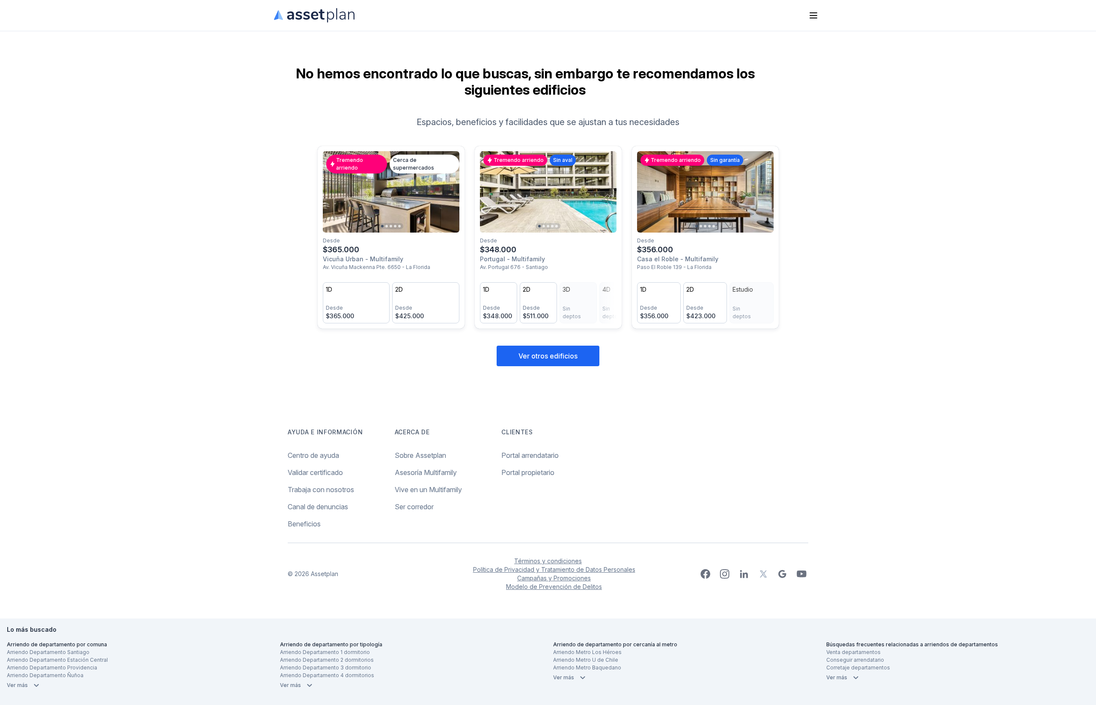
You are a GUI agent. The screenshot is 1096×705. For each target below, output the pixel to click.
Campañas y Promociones (554, 578)
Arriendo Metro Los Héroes (587, 652)
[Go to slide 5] (399, 226)
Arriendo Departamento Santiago (48, 652)
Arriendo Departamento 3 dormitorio (325, 667)
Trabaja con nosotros (321, 489)
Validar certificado (315, 472)
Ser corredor (414, 506)
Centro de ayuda (313, 455)
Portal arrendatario (530, 455)
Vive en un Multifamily (428, 489)
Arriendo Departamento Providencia (52, 667)
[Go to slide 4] (395, 226)
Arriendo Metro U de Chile (585, 660)
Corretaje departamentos (858, 667)
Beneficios (304, 524)
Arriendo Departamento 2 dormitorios (327, 660)
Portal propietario (527, 472)
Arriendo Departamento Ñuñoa (45, 675)
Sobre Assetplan (420, 455)
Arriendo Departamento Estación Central (57, 660)
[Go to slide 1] (382, 226)
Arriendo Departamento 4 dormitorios (327, 675)
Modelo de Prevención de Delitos (554, 586)
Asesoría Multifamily (426, 472)
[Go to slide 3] (391, 226)
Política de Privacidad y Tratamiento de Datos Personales (554, 569)
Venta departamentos (853, 652)
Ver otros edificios (548, 356)
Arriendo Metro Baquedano (587, 667)
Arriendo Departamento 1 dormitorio (325, 652)
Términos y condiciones (548, 561)
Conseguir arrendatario (855, 660)
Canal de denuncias (318, 506)
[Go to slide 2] (386, 226)
